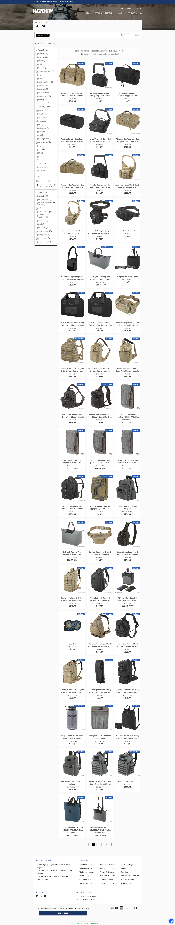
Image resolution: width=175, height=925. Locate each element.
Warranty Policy (85, 879)
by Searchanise (93, 923)
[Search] (141, 14)
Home (36, 22)
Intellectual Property (108, 868)
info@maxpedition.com (85, 899)
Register (130, 8)
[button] (136, 34)
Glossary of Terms (107, 883)
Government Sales (86, 864)
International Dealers (108, 864)
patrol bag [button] (97, 54)
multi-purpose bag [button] (110, 54)
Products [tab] (42, 35)
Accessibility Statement (130, 876)
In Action (109, 13)
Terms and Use (126, 883)
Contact (131, 13)
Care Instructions (85, 883)
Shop (88, 13)
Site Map (124, 872)
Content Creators (85, 868)
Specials (98, 13)
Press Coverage (127, 864)
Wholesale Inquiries (86, 872)
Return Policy (84, 876)
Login (122, 8)
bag (53, 43)
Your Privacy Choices (107, 876)
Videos (123, 868)
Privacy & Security (107, 872)
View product (71, 77)
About (120, 13)
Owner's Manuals (106, 879)
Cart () (138, 8)
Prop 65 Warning (127, 879)
